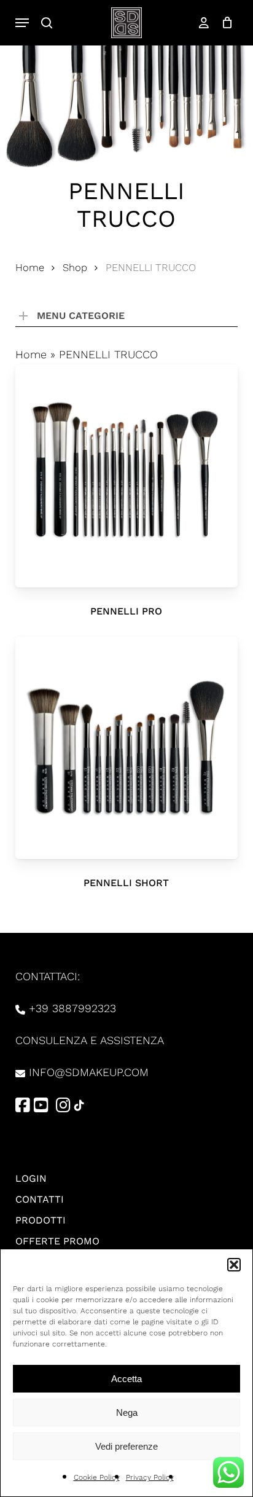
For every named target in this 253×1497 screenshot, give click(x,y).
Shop (75, 267)
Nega (127, 1412)
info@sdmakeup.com (89, 1072)
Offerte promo (57, 1241)
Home (29, 267)
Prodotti (40, 1220)
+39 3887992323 (72, 1008)
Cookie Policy (97, 1477)
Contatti (39, 1199)
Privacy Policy (150, 1477)
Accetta (126, 1378)
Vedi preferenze (126, 1446)
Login (31, 1178)
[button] (234, 1265)
